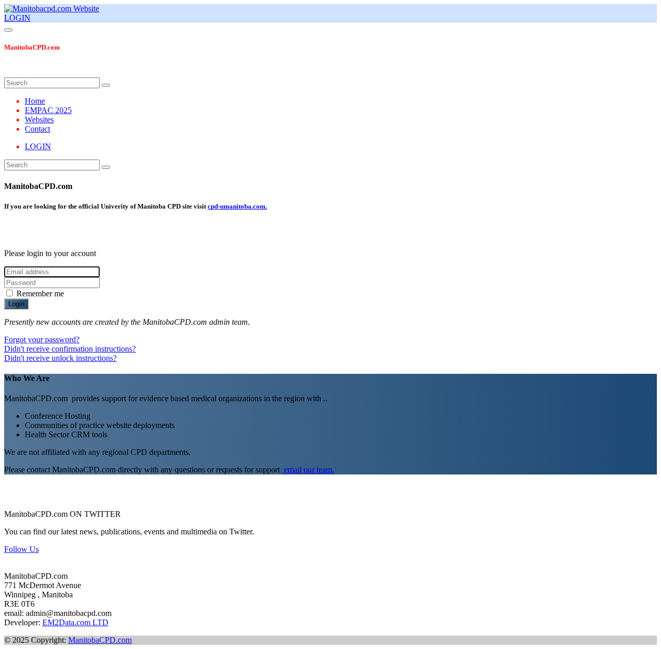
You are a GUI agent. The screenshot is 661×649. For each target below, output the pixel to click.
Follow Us (21, 549)
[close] (10, 72)
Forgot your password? (42, 339)
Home (35, 101)
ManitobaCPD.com (100, 640)
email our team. (308, 469)
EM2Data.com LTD (75, 622)
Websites (39, 119)
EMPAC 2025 (48, 110)
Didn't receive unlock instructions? (60, 358)
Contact (37, 128)
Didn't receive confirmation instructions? (70, 348)
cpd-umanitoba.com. (237, 206)
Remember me (40, 293)
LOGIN (17, 17)
